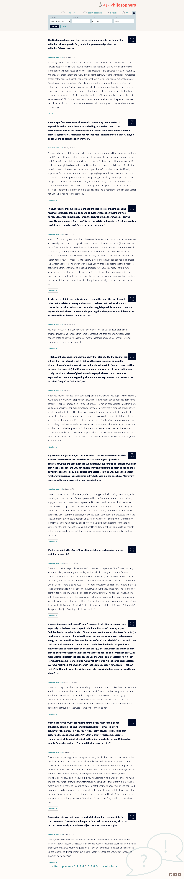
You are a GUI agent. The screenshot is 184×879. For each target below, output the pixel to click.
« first (55, 866)
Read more (53, 114)
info (127, 12)
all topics (113, 12)
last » (114, 866)
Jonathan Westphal (55, 57)
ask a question (72, 12)
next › (106, 866)
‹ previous (67, 866)
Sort (116, 17)
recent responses (94, 12)
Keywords (76, 17)
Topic (94, 17)
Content (54, 17)
